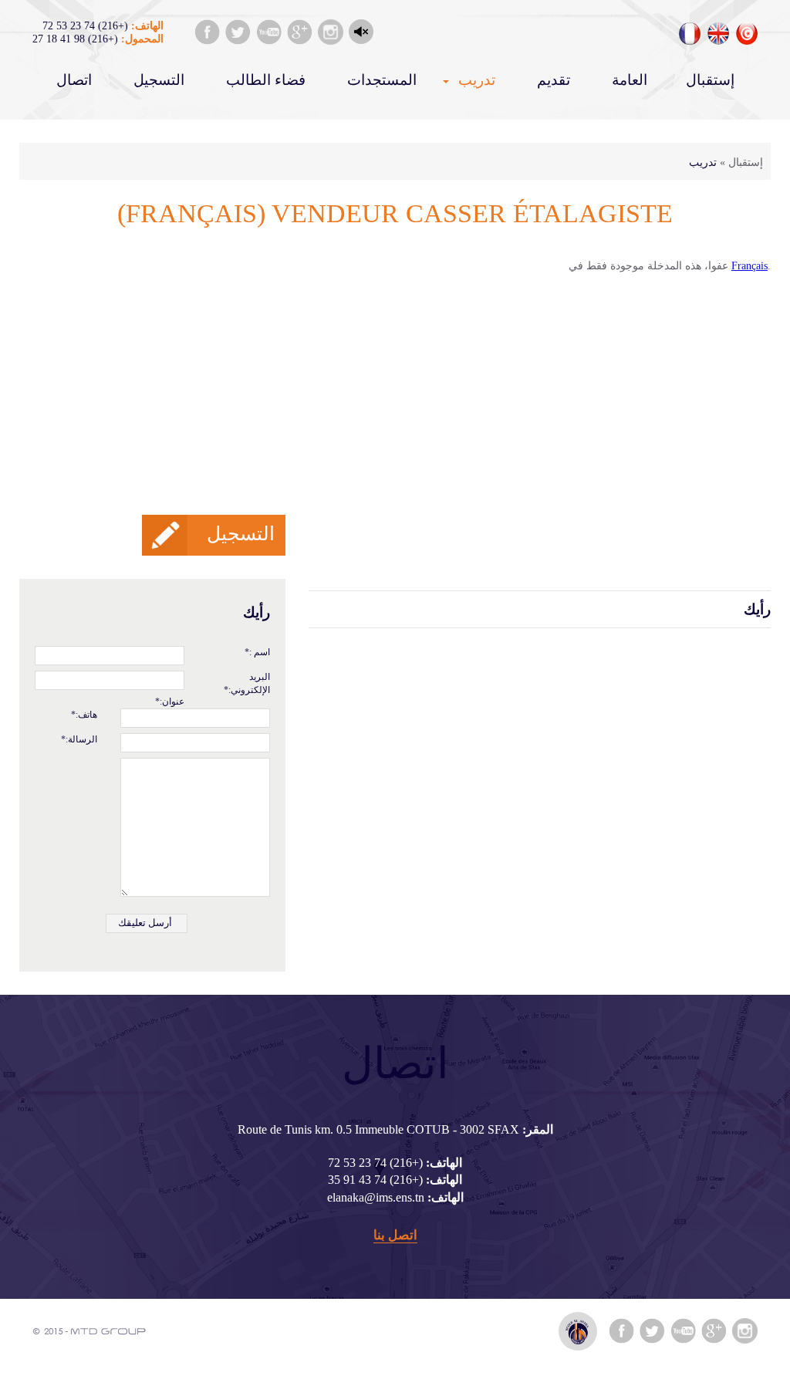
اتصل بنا (395, 1235)
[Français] (690, 33)
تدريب (476, 80)
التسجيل (158, 80)
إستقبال (710, 80)
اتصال (74, 80)
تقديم (553, 80)
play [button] (361, 31)
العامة (629, 80)
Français (749, 266)
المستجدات (382, 80)
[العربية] (747, 33)
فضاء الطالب (266, 80)
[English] (718, 33)
